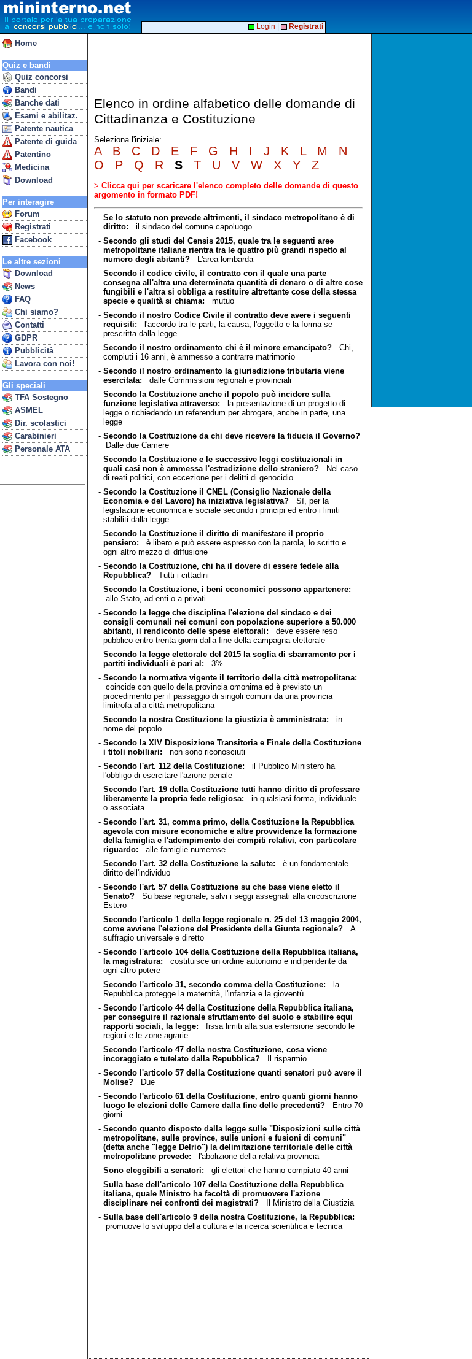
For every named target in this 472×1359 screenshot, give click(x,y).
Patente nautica (42, 128)
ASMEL (27, 410)
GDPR (24, 337)
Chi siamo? (35, 312)
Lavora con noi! (43, 363)
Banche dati (36, 102)
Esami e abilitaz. (45, 115)
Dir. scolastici (39, 423)
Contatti (28, 324)
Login (264, 26)
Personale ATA (41, 448)
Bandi (24, 89)
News (23, 286)
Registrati (31, 226)
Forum (26, 213)
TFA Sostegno (40, 397)
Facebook (32, 239)
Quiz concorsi (40, 77)
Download (32, 180)
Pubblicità (32, 350)
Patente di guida (44, 141)
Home (24, 43)
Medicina (30, 167)
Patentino (31, 154)
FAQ (21, 299)
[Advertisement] (423, 220)
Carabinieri (34, 436)
